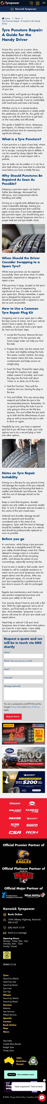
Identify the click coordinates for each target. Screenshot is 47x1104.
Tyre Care (7, 988)
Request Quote (12, 716)
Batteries (6, 1008)
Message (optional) (12, 686)
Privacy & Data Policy (17, 1097)
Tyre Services (8, 1011)
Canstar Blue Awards (12, 1044)
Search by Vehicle (11, 978)
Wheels (7, 995)
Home (7, 18)
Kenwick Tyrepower (25, 9)
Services (7, 1005)
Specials (7, 1018)
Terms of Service (33, 707)
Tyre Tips (7, 991)
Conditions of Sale (33, 1097)
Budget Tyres (8, 1047)
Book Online (9, 1025)
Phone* (18, 661)
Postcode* (8, 677)
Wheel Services (9, 1014)
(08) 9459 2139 (16, 927)
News (6, 1031)
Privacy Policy (16, 707)
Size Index (7, 1040)
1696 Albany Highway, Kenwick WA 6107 (24, 921)
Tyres (6, 975)
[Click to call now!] (31, 3)
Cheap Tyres (8, 1050)
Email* (7, 669)
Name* (7, 652)
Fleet (5, 1028)
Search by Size (9, 982)
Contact (7, 1021)
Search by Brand (10, 985)
